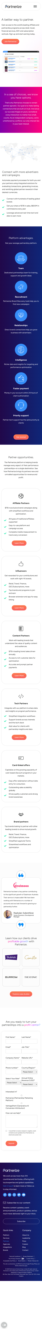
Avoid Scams (21, 1261)
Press (24, 1241)
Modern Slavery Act (33, 1261)
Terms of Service (19, 1265)
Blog (24, 1247)
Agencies (6, 1244)
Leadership (26, 1238)
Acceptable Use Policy (9, 1261)
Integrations (7, 1247)
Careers (25, 1244)
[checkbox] (21, 1101)
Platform (6, 1235)
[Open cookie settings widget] (4, 1325)
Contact (25, 1250)
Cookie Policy (30, 1258)
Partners (6, 1241)
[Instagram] (14, 1195)
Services (6, 1238)
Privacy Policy (33, 1264)
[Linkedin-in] (9, 1195)
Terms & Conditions (14, 1256)
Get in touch (8, 1186)
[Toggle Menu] (35, 6)
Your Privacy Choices (14, 1258)
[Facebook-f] (5, 1195)
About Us (25, 1235)
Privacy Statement (28, 1256)
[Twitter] (19, 1195)
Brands (5, 1250)
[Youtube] (23, 1195)
